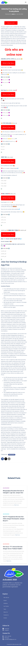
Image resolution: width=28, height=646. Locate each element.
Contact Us (6, 615)
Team (5, 609)
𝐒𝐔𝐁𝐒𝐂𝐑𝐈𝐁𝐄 (5, 77)
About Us (6, 612)
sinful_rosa (12, 193)
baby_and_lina (17, 59)
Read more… (16, 505)
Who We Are (6, 597)
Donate (5, 618)
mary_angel (10, 157)
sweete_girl (4, 230)
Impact (5, 600)
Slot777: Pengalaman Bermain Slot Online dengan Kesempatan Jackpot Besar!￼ (13, 519)
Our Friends (6, 606)
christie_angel (12, 90)
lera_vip (15, 123)
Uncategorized (11, 454)
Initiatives (6, 603)
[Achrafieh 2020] (5, 2)
